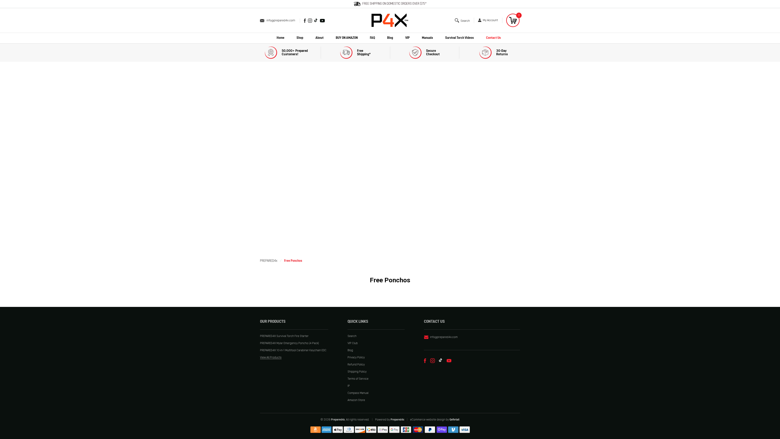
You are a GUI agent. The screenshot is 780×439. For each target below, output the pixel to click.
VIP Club (353, 343)
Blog (350, 350)
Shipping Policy (357, 371)
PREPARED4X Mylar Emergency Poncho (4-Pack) (289, 343)
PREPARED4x (268, 261)
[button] (462, 20)
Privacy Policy (356, 357)
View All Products (271, 357)
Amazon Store (356, 400)
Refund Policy (356, 364)
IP (349, 386)
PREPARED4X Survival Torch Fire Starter (284, 336)
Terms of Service (358, 378)
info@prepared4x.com (280, 20)
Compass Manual (358, 393)
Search (352, 336)
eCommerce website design (427, 419)
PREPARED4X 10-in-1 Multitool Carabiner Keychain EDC (293, 350)
